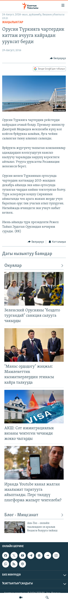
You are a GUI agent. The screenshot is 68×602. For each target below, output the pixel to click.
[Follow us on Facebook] (5, 555)
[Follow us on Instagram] (56, 555)
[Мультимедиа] (20, 597)
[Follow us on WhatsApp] (5, 563)
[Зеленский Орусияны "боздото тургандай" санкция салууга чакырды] (34, 289)
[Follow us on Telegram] (30, 555)
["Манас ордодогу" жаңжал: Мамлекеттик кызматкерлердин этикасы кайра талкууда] (34, 345)
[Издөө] (47, 597)
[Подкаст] (22, 563)
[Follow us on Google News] (39, 555)
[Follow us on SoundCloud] (47, 555)
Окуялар (13, 265)
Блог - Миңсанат (21, 515)
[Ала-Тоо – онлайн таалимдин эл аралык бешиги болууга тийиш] (14, 527)
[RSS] (14, 563)
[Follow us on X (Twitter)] (14, 555)
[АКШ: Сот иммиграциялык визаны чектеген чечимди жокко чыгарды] (34, 406)
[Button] (58, 58)
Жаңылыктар (12, 22)
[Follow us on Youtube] (22, 555)
